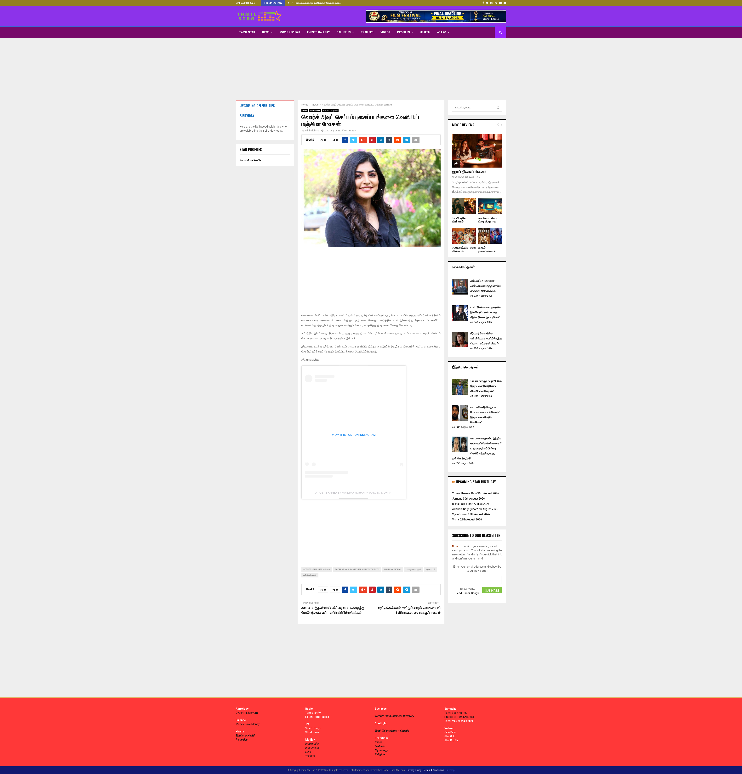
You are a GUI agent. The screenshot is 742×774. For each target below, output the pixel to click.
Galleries (344, 32)
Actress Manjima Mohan (316, 569)
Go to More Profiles (251, 160)
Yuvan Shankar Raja (464, 493)
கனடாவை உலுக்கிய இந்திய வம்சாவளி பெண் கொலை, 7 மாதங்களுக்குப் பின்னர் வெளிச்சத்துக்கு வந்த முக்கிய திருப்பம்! (476, 448)
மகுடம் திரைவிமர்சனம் (486, 249)
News (266, 32)
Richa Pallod (459, 503)
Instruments (312, 747)
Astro (441, 32)
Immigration (312, 743)
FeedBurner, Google (468, 593)
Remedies (242, 739)
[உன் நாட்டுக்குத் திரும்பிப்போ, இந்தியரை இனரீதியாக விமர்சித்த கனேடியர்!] (460, 393)
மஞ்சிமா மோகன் (310, 575)
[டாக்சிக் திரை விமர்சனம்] (464, 206)
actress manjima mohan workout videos (357, 569)
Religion (380, 754)
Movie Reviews (290, 32)
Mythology (381, 750)
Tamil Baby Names (455, 712)
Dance (378, 742)
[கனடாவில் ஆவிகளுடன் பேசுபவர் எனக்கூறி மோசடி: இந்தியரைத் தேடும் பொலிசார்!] (460, 419)
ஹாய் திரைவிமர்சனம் (469, 172)
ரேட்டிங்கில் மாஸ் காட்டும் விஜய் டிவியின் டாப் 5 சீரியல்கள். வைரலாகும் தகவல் (409, 610)
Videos (385, 32)
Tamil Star (247, 32)
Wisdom (310, 755)
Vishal (455, 519)
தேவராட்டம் (430, 569)
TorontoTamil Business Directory (394, 716)
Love (308, 751)
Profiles (403, 32)
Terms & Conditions (433, 770)
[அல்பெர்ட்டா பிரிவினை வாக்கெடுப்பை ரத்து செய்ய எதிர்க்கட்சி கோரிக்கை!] (460, 293)
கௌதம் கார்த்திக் (413, 569)
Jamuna (457, 498)
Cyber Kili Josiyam (247, 712)
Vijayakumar (459, 514)
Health (425, 32)
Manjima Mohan (392, 569)
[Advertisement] (371, 69)
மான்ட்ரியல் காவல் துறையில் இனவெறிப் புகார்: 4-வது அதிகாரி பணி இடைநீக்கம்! (485, 312)
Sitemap (450, 770)
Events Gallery (318, 32)
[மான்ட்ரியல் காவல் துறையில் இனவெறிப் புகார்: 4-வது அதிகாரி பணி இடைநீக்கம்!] (460, 319)
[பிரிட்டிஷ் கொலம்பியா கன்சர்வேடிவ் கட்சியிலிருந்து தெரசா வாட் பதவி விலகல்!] (460, 346)
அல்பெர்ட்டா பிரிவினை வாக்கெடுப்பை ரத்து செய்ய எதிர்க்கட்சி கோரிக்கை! (485, 285)
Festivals (380, 746)
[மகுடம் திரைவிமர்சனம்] (490, 236)
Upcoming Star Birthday (476, 481)
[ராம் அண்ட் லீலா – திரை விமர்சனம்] (490, 206)
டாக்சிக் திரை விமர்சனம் (459, 220)
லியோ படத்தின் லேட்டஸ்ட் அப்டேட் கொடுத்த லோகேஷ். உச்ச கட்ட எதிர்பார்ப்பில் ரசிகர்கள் (332, 610)
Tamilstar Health (245, 735)
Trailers (367, 32)
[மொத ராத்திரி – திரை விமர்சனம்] (464, 236)
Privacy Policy (414, 770)
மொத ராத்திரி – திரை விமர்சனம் (464, 249)
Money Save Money (248, 724)
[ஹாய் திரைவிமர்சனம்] (477, 150)
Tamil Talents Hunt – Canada (392, 730)
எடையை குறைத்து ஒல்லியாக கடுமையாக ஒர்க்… (318, 3)
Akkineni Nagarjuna (464, 509)
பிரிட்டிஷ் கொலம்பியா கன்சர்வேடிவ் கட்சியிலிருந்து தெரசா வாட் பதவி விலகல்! (486, 338)
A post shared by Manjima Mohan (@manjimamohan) (353, 492)
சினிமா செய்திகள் (330, 111)
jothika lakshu (312, 130)
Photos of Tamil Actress (459, 716)
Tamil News (315, 111)
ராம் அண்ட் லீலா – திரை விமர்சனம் (488, 220)
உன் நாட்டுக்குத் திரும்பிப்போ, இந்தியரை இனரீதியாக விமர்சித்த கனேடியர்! (486, 386)
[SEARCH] (498, 108)
